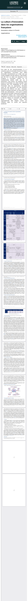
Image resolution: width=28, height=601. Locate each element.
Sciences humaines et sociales (17, 18)
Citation (18, 41)
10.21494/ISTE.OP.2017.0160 (7, 62)
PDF (12, 41)
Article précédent (22, 35)
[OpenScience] (14, 3)
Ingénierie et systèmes (5, 15)
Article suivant (22, 36)
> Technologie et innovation (15, 15)
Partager (23, 41)
